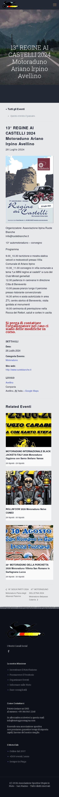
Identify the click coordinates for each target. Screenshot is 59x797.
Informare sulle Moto (20, 685)
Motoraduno (12, 360)
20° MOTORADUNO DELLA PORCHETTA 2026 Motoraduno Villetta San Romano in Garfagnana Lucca (28, 568)
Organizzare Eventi (19, 680)
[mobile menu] (54, 4)
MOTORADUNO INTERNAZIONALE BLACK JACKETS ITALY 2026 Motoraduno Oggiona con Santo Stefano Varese (28, 455)
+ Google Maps (31, 390)
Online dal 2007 (17, 751)
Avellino (9, 382)
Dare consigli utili (18, 690)
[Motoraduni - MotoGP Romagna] (11, 5)
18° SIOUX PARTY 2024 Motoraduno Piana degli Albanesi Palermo (17, 592)
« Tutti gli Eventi (15, 109)
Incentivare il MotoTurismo (23, 670)
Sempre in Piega (18, 761)
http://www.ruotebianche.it (18, 369)
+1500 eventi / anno (19, 756)
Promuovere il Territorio (22, 675)
